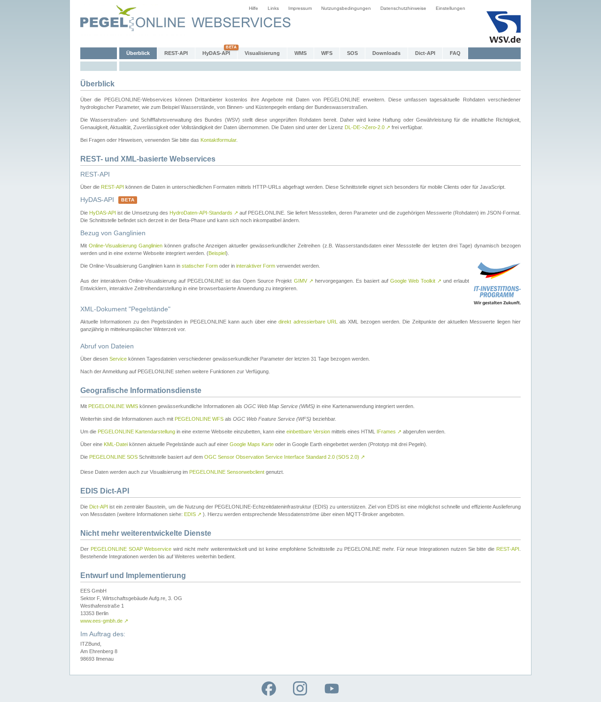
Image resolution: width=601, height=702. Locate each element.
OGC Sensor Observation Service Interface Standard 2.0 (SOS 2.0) (284, 457)
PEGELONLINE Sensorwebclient (226, 472)
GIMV (303, 281)
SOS (352, 53)
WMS (300, 53)
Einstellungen (450, 8)
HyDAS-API (216, 53)
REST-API (176, 53)
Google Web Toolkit (415, 281)
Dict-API (425, 53)
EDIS (192, 514)
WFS (326, 53)
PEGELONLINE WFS (199, 419)
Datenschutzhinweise (403, 8)
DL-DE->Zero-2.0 (367, 127)
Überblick (138, 53)
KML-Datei (116, 444)
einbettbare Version (308, 431)
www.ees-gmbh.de (104, 621)
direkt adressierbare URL (308, 321)
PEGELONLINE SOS (113, 457)
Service (118, 359)
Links (273, 8)
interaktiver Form (255, 266)
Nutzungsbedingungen (346, 8)
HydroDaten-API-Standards (204, 213)
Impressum (300, 8)
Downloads (386, 53)
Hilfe (253, 8)
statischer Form (200, 266)
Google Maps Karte (252, 444)
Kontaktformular (218, 140)
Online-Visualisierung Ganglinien (125, 245)
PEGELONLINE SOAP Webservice (131, 549)
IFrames (389, 431)
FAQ (455, 53)
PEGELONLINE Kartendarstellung (136, 431)
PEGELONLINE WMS (113, 406)
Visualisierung (262, 53)
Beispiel (217, 253)
